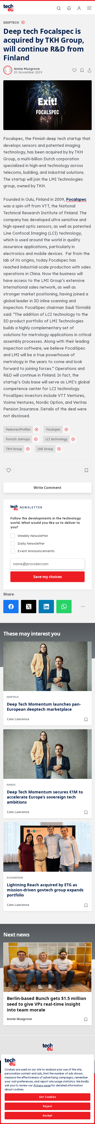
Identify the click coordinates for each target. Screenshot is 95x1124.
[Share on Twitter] (30, 606)
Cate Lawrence (18, 719)
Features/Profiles (18, 429)
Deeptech (11, 22)
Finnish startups (18, 439)
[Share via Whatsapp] (65, 606)
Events (11, 784)
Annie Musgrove (19, 1019)
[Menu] (89, 8)
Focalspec (76, 199)
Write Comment (47, 487)
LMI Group (45, 449)
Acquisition (15, 877)
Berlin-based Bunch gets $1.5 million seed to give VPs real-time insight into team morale (46, 1004)
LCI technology (56, 439)
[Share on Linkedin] (47, 606)
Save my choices (47, 576)
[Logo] (11, 7)
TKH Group (14, 449)
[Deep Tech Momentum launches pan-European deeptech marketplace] (47, 666)
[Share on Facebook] (12, 606)
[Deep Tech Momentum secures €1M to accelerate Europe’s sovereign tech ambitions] (47, 754)
